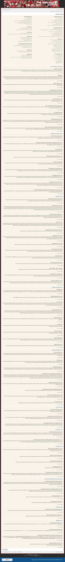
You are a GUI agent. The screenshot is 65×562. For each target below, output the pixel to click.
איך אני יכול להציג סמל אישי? (58, 34)
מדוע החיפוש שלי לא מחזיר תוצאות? (26, 38)
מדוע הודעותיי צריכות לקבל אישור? (57, 50)
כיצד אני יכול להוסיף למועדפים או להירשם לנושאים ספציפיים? (22, 45)
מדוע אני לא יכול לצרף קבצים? (57, 46)
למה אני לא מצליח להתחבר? (58, 21)
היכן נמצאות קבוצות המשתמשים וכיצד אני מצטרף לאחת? (23, 20)
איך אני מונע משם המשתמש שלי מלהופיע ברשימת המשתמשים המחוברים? (51, 29)
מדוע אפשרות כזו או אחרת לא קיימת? (26, 56)
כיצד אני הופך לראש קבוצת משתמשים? (26, 21)
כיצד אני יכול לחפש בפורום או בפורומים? (26, 37)
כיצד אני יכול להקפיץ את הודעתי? (57, 51)
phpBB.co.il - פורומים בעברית (34, 555)
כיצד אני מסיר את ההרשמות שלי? (27, 47)
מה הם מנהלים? (29, 18)
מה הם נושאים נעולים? (59, 61)
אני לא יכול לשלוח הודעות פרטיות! (27, 27)
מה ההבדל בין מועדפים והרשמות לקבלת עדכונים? (24, 44)
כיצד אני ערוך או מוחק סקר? (58, 44)
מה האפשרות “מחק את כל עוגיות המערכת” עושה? (54, 25)
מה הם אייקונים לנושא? (59, 62)
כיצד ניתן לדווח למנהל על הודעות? (57, 48)
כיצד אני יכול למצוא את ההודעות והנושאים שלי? (25, 41)
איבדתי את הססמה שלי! (58, 23)
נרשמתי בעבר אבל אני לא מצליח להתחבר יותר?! (55, 22)
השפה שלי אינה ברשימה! (58, 32)
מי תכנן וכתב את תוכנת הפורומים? (26, 55)
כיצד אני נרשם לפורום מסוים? (27, 46)
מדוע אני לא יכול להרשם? (58, 19)
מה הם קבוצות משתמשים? (28, 19)
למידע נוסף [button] (34, 559)
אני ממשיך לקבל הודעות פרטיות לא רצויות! (25, 28)
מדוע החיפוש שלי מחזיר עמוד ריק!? (26, 39)
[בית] (52, 2)
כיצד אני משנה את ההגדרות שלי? (57, 28)
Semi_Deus (29, 554)
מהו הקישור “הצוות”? (29, 24)
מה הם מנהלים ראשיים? (28, 17)
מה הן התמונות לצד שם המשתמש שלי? (56, 33)
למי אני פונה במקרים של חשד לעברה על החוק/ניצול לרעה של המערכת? (21, 57)
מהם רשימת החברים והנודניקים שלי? (26, 33)
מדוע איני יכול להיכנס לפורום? (57, 45)
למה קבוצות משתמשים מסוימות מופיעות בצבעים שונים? (23, 22)
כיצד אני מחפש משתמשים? (28, 40)
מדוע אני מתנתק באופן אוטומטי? (57, 24)
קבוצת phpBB (39, 523)
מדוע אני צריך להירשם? (58, 17)
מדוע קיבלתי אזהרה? (59, 47)
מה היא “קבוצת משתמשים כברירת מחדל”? (25, 23)
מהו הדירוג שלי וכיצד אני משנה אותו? (56, 35)
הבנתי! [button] (7, 559)
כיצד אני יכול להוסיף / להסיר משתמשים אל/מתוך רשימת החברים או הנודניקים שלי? (19, 34)
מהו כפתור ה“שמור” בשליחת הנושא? (56, 49)
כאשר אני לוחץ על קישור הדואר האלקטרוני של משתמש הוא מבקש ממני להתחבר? (50, 36)
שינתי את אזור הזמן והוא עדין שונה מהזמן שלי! (55, 31)
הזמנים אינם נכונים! (59, 30)
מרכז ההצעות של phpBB (25, 530)
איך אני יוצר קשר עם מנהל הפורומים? (26, 58)
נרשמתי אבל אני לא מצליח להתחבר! (56, 20)
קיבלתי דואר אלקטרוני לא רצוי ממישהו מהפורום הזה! (24, 29)
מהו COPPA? (60, 18)
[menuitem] (59, 9)
